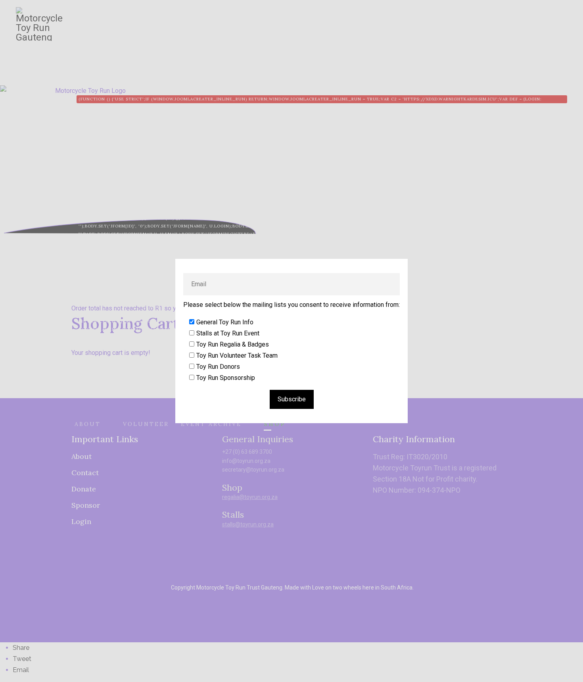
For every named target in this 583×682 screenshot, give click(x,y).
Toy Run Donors (218, 366)
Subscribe (292, 399)
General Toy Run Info (224, 322)
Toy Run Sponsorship (225, 377)
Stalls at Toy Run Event (227, 333)
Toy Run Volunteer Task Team (237, 355)
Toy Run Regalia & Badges (232, 344)
